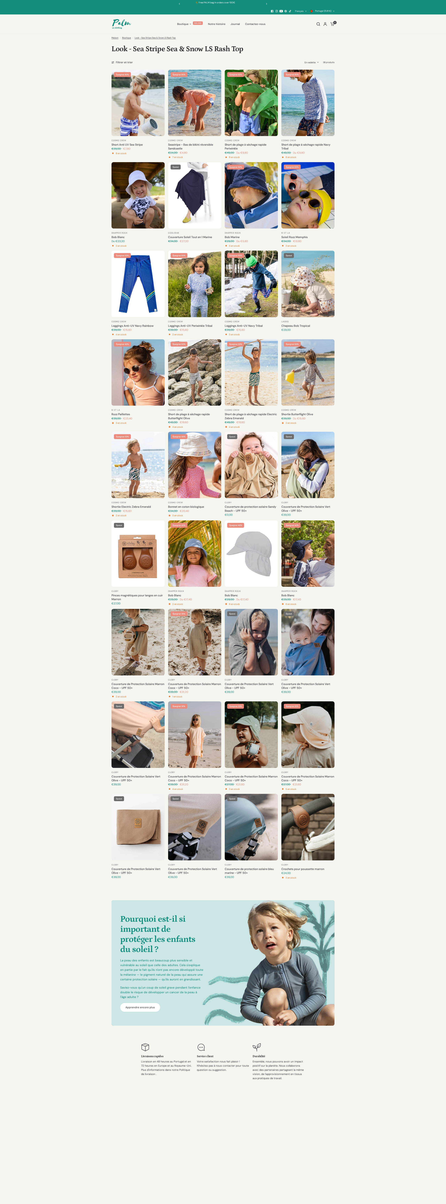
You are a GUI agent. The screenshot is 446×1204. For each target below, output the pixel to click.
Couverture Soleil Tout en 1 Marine (190, 237)
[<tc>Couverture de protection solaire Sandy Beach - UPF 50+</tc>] (251, 465)
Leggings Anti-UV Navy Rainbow (132, 326)
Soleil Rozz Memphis (294, 237)
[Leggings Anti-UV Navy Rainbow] (138, 284)
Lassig (285, 321)
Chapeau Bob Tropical (295, 326)
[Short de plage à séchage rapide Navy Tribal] (307, 103)
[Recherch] (318, 24)
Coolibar (173, 233)
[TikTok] (290, 11)
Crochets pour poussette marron (302, 869)
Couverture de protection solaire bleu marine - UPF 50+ (249, 871)
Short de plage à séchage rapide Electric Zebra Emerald (251, 416)
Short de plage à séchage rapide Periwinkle (245, 146)
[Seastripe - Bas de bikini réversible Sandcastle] (194, 103)
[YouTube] (281, 11)
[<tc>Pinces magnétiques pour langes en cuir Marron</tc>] (138, 553)
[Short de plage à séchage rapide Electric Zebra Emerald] (251, 372)
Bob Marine (232, 237)
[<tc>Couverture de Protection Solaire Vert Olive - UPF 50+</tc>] (307, 465)
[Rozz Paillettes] (138, 372)
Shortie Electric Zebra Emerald (131, 507)
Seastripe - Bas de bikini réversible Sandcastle (190, 146)
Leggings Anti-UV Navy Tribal (244, 326)
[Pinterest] (285, 11)
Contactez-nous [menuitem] (255, 24)
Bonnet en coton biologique (186, 507)
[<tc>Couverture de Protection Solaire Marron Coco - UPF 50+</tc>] (138, 642)
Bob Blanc (118, 237)
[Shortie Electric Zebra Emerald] (138, 465)
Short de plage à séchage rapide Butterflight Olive (189, 416)
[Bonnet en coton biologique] (194, 465)
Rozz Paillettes (121, 414)
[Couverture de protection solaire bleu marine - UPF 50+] (251, 827)
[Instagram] (276, 11)
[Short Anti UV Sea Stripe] (138, 103)
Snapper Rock (119, 233)
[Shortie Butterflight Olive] (307, 372)
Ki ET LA (285, 233)
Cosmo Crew (119, 140)
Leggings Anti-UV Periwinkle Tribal (190, 326)
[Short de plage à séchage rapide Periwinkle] (251, 103)
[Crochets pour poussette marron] (307, 827)
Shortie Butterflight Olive (297, 414)
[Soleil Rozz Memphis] (307, 195)
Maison (115, 37)
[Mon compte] (325, 24)
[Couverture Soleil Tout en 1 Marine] (194, 195)
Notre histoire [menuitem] (216, 24)
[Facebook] (272, 11)
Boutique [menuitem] (183, 24)
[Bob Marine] (251, 195)
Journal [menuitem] (235, 24)
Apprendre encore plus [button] (140, 1007)
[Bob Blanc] (138, 195)
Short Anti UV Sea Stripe (127, 144)
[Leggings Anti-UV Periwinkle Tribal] (194, 284)
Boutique (126, 37)
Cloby (228, 502)
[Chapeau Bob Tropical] (307, 284)
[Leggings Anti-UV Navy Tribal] (251, 284)
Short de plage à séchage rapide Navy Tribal (305, 146)
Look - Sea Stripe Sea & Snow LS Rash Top (155, 37)
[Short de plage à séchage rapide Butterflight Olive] (194, 372)
